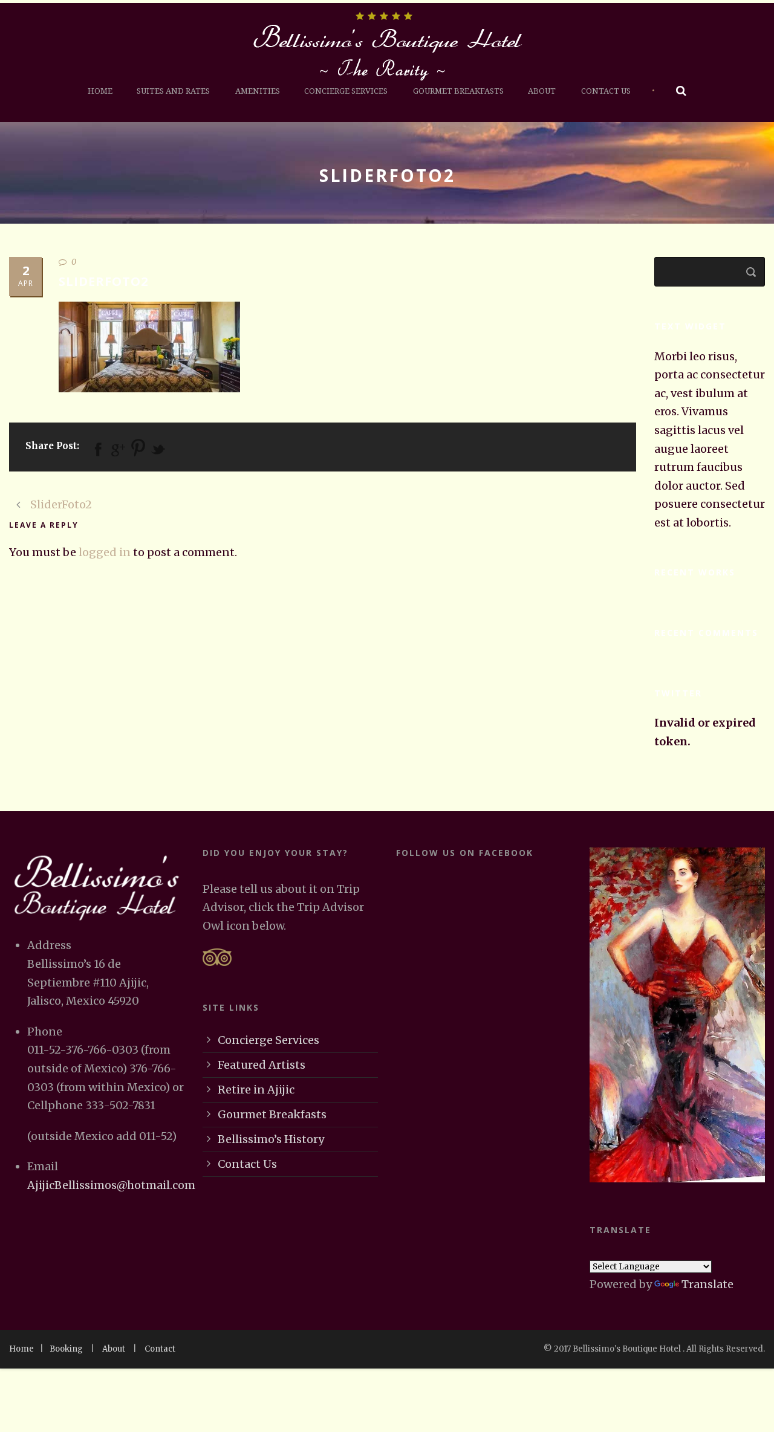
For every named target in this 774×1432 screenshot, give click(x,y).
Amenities (257, 91)
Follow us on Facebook (464, 852)
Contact (160, 1349)
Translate (707, 1284)
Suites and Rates (173, 91)
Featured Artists (261, 1065)
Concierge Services (346, 91)
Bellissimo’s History (271, 1139)
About (542, 91)
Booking (66, 1349)
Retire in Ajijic (256, 1090)
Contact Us (606, 91)
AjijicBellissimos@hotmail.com (111, 1185)
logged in (105, 552)
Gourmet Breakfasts (458, 91)
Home (100, 91)
